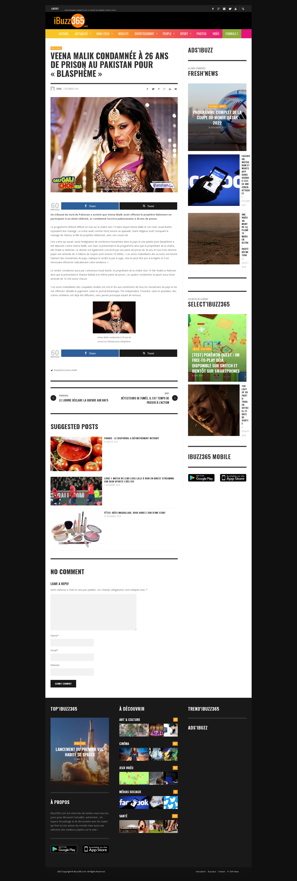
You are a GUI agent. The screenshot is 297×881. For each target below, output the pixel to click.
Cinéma (124, 743)
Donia (59, 88)
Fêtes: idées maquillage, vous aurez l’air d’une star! (134, 512)
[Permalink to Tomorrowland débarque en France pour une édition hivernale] (156, 730)
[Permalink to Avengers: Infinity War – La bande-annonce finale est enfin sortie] (171, 754)
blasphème (59, 370)
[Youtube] (235, 8)
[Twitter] (229, 8)
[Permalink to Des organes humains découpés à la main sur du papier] (171, 730)
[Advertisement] (183, 20)
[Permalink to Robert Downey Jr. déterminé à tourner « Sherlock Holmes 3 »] (156, 754)
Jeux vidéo (126, 768)
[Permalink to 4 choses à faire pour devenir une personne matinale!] (134, 826)
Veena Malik (71, 370)
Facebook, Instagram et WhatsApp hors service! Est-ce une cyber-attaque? (246, 174)
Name (55, 635)
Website (55, 665)
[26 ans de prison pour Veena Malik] (114, 144)
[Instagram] (224, 8)
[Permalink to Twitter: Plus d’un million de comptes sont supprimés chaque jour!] (171, 802)
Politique (56, 48)
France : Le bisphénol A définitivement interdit (131, 438)
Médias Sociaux (130, 792)
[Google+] (218, 8)
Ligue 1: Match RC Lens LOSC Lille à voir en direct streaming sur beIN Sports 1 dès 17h (139, 479)
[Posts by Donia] (53, 89)
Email (54, 650)
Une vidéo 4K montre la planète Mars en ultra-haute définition (245, 235)
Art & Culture (129, 719)
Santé (123, 816)
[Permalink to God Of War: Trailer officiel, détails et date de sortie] (156, 778)
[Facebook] (212, 8)
